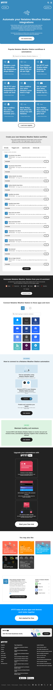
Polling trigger (12, 167)
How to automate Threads (42, 661)
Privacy (25, 684)
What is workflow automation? (43, 653)
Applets (2, 651)
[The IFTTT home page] (4, 3)
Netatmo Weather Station (18, 27)
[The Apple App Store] (22, 678)
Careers (8, 684)
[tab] (6, 148)
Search (2, 659)
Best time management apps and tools (44, 651)
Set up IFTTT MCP (26, 293)
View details (7, 161)
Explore (3, 645)
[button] (51, 3)
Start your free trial (26, 524)
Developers (4, 684)
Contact (20, 684)
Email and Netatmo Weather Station (21, 656)
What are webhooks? (41, 657)
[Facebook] (33, 685)
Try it (46, 161)
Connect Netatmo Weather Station (18, 596)
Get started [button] (26, 439)
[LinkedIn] (36, 685)
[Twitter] (45, 685)
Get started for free (26, 618)
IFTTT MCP (3, 653)
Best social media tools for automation (44, 665)
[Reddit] (50, 685)
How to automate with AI (41, 647)
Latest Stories (40, 645)
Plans (2, 661)
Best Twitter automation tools (42, 649)
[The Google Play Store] (30, 678)
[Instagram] (39, 685)
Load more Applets (26, 125)
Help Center (3, 655)
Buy (10, 593)
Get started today (26, 38)
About (29, 684)
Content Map (3, 657)
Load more (26, 268)
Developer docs (4, 663)
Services (2, 647)
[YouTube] (42, 685)
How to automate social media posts (44, 663)
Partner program (15, 684)
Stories (2, 649)
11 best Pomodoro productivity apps (44, 659)
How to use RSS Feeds (41, 655)
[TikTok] (48, 685)
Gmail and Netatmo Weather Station (21, 658)
